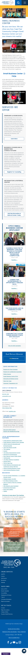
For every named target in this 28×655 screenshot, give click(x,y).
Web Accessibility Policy (14, 637)
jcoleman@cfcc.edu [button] (6, 396)
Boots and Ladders (8, 489)
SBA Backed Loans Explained (10, 486)
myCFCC (3, 574)
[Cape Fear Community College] (7, 2)
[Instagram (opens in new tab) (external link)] (20, 642)
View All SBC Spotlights (14, 346)
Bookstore (3, 580)
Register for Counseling (14, 172)
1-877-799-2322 (18, 634)
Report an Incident (5, 601)
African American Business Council (11, 468)
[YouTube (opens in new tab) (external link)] (14, 642)
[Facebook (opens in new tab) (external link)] (8, 642)
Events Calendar (5, 591)
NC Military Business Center (10, 481)
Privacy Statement (22, 631)
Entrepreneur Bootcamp (9, 488)
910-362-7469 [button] (5, 394)
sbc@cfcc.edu (12, 411)
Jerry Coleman (6, 390)
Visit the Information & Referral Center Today (14, 214)
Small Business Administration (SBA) (12, 440)
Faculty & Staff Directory (7, 614)
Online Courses (7, 374)
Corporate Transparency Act (10, 383)
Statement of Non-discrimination (9, 631)
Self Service (4, 578)
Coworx (5, 451)
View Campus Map (7, 408)
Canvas (3, 576)
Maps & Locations (5, 610)
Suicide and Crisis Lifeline (14, 629)
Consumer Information (6, 599)
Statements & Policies (6, 595)
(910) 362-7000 (8, 567)
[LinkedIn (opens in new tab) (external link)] (17, 643)
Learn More (14, 139)
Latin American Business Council (11, 470)
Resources (14, 358)
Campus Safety (4, 612)
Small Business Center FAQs (13, 74)
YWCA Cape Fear (7, 463)
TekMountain (6, 458)
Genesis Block (7, 461)
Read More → (15, 260)
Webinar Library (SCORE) (9, 479)
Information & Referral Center (10, 379)
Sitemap (3, 582)
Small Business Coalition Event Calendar (13, 442)
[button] (25, 2)
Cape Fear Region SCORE (9, 447)
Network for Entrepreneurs (10, 454)
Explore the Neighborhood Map (11, 431)
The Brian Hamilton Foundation (11, 460)
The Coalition (6, 449)
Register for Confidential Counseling (12, 372)
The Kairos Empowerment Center (11, 453)
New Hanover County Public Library (12, 456)
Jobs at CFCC (4, 589)
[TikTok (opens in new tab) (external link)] (11, 643)
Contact (3, 608)
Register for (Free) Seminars (10, 369)
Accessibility (4, 593)
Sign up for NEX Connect (9, 430)
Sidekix (5, 491)
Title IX (3, 597)
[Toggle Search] (18, 2)
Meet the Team (7, 381)
